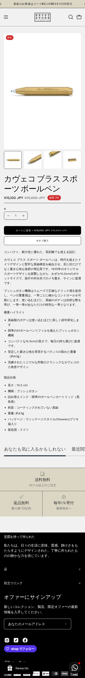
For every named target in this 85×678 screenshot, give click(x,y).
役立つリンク (13, 583)
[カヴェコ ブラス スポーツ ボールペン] (13, 160)
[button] (70, 17)
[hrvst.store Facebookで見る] (25, 640)
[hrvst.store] (42, 17)
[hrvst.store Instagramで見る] (7, 640)
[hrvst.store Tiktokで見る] (16, 640)
